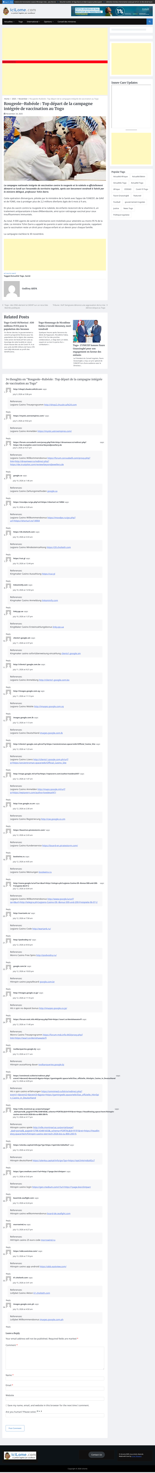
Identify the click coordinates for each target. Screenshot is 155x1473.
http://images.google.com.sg (26, 691)
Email (9, 1385)
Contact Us (96, 1454)
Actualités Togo (120, 183)
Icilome (84, 1469)
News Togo (128, 208)
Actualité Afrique (120, 176)
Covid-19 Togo (142, 189)
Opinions (48, 21)
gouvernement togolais (135, 202)
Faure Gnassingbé (121, 195)
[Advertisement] (55, 44)
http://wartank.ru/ (21, 913)
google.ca (17, 475)
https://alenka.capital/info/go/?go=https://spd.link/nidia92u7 (41, 1145)
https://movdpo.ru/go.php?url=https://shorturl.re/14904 (38, 502)
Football (116, 202)
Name (10, 1375)
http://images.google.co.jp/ (25, 993)
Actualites (8, 21)
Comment (12, 1345)
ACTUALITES (7, 273)
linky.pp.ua (18, 611)
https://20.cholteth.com (24, 532)
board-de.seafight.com (23, 1198)
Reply (8, 412)
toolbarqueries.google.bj (24, 1049)
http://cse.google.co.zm (24, 803)
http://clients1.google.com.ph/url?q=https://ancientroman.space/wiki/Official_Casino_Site (54, 744)
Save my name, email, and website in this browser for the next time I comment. (48, 1405)
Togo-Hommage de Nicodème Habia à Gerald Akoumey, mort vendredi (54, 325)
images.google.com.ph (23, 1304)
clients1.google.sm (21, 638)
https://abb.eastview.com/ (25, 1251)
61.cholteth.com (20, 1277)
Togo (20, 21)
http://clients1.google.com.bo (26, 664)
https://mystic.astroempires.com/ (28, 415)
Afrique (116, 189)
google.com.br (19, 966)
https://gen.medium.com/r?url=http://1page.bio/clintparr (39, 1171)
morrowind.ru (19, 1224)
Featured (137, 195)
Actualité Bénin (138, 176)
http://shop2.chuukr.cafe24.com (27, 389)
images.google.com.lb (23, 717)
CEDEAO (127, 189)
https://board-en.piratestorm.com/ (29, 830)
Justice (116, 208)
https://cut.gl (19, 558)
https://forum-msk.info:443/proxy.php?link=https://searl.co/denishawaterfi (47, 1019)
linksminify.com (20, 585)
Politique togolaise (121, 215)
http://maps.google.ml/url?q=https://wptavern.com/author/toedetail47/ (46, 773)
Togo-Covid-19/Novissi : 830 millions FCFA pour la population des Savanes (19, 325)
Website (10, 1395)
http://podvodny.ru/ (22, 939)
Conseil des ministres (67, 21)
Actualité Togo (17, 276)
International (32, 21)
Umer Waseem (137, 1456)
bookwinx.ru (19, 856)
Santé (14, 273)
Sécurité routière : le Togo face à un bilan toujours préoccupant (63, 2)
